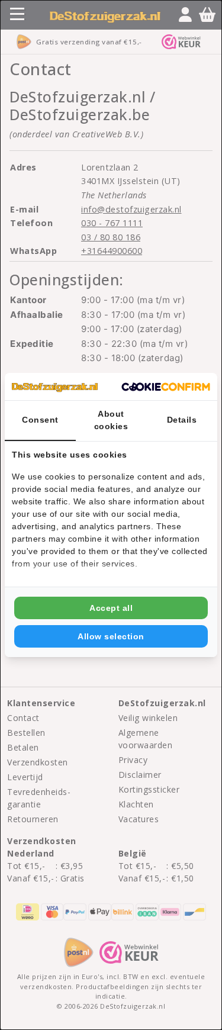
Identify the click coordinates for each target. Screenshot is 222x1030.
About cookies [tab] (111, 420)
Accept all (111, 608)
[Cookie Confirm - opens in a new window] (165, 386)
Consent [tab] (40, 419)
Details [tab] (182, 419)
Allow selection (111, 636)
